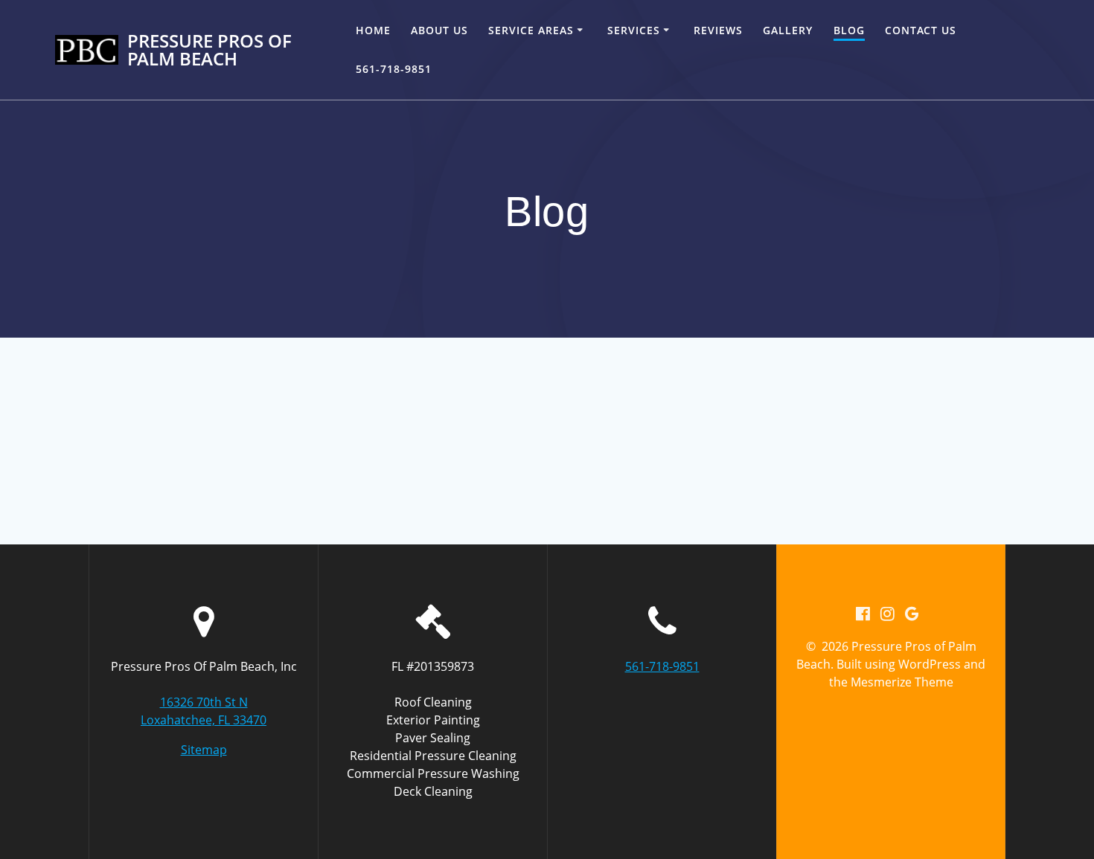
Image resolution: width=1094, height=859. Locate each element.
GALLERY (788, 30)
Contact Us (920, 30)
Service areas (531, 30)
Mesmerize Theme (902, 682)
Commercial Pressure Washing (433, 773)
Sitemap (204, 749)
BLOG (849, 30)
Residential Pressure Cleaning (433, 755)
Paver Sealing (432, 738)
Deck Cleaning (433, 791)
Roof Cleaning (433, 702)
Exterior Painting (433, 720)
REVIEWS (718, 30)
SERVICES (633, 30)
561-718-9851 (394, 69)
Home (373, 30)
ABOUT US (439, 30)
